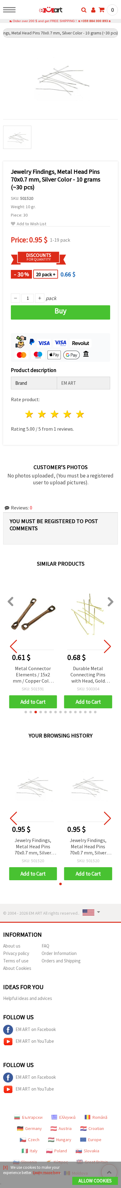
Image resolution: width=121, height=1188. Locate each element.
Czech (33, 1139)
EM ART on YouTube (35, 1041)
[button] (26, 712)
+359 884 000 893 (94, 21)
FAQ (45, 946)
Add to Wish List (31, 224)
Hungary (63, 1139)
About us (11, 946)
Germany (33, 1128)
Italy (34, 1151)
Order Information (59, 953)
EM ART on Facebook (36, 1029)
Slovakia (91, 1151)
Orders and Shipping (61, 961)
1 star (29, 414)
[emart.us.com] (40, 10)
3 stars (55, 414)
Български (32, 1117)
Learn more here (46, 1172)
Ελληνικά (67, 1117)
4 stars (67, 414)
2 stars (42, 414)
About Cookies (17, 968)
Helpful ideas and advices (27, 998)
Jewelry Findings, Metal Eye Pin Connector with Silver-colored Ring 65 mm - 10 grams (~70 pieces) (88, 675)
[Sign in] (93, 10)
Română (99, 1117)
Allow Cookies (95, 1181)
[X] (5, 1167)
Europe (94, 1139)
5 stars (80, 414)
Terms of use (16, 961)
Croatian (96, 1128)
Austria (65, 1128)
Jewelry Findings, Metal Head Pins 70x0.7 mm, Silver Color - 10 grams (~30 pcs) (33, 847)
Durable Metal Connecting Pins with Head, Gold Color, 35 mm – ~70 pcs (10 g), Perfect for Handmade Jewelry (33, 675)
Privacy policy (16, 953)
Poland (60, 1151)
